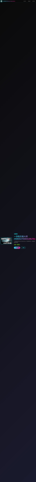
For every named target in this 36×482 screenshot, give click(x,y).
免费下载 (33, 1)
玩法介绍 (25, 1)
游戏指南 (29, 1)
